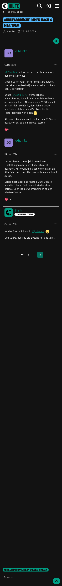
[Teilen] (56, 41)
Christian (12, 72)
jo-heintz (39, 231)
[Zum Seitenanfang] (56, 581)
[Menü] (56, 6)
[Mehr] (55, 65)
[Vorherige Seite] (22, 255)
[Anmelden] (48, 6)
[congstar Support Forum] (11, 6)
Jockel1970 (21, 94)
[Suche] (39, 6)
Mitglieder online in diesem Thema (25, 570)
